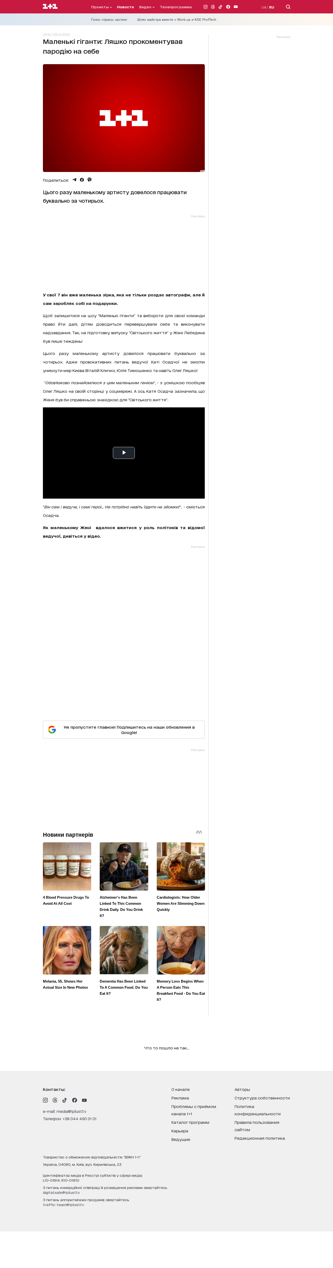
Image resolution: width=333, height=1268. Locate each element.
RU (271, 7)
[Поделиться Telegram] (74, 179)
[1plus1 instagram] (45, 1100)
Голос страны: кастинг (109, 19)
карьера (179, 1130)
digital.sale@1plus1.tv (61, 1192)
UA (264, 7)
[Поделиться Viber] (90, 180)
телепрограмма (176, 7)
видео (145, 7)
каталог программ (190, 1122)
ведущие (180, 1139)
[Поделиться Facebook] (82, 180)
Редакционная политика (260, 1138)
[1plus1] (50, 6)
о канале (180, 1089)
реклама (180, 1097)
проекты (100, 7)
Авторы (242, 1089)
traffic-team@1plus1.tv (63, 1204)
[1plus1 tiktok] (64, 1100)
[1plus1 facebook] (74, 1100)
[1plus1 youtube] (84, 1100)
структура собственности (262, 1097)
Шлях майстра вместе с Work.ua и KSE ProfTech (176, 19)
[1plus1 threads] (55, 1100)
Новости (125, 7)
